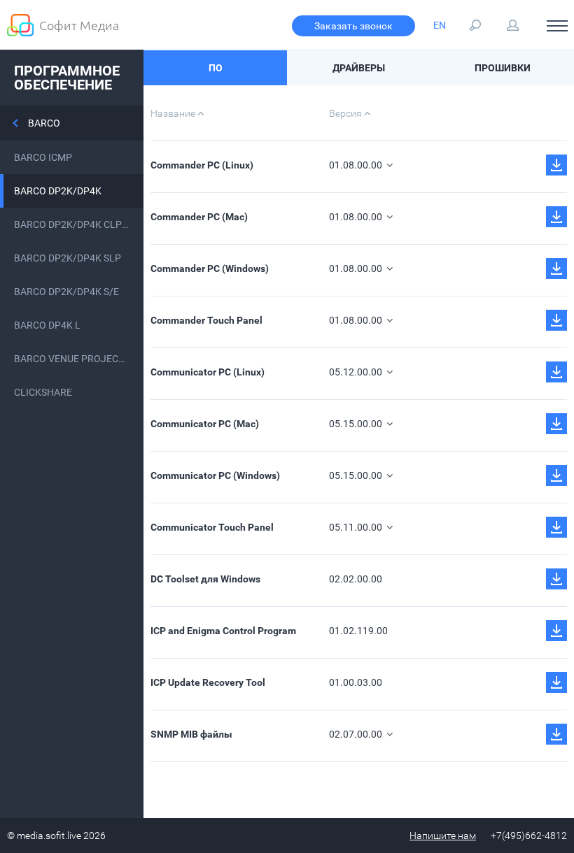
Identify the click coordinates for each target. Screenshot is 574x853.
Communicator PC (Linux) (207, 372)
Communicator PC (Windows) (215, 475)
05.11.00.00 (356, 527)
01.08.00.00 (356, 165)
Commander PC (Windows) (209, 268)
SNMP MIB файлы (191, 734)
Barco (44, 123)
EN (439, 25)
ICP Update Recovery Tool (207, 682)
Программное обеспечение (67, 78)
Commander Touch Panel (206, 320)
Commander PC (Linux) (201, 165)
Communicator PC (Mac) (204, 423)
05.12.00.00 (356, 372)
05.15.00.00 (356, 423)
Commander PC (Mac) (199, 216)
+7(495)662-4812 (529, 835)
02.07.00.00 (356, 734)
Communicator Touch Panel (212, 527)
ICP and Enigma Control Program (223, 630)
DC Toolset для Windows (205, 579)
